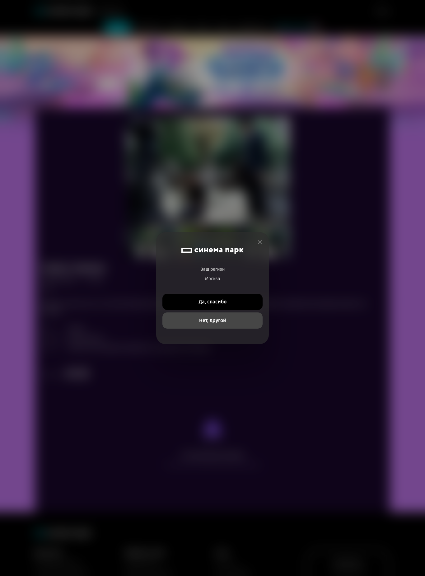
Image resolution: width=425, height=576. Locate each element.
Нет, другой (212, 320)
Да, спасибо (213, 302)
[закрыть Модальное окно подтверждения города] (260, 242)
